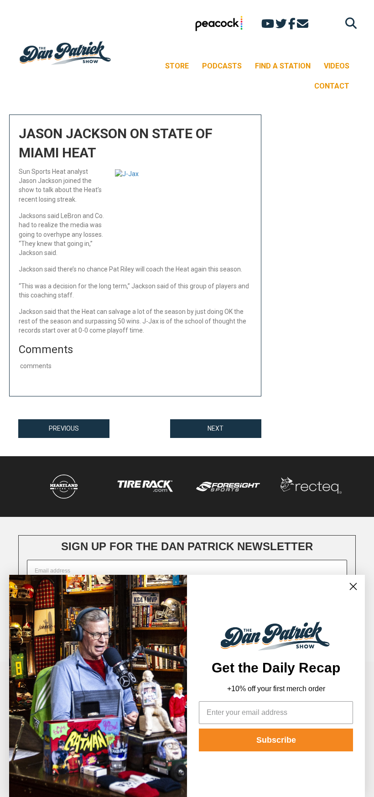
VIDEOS (336, 66)
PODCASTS (222, 66)
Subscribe (276, 740)
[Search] (349, 23)
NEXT (215, 428)
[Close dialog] (353, 586)
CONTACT (331, 86)
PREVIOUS (64, 428)
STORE (177, 66)
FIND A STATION (283, 66)
